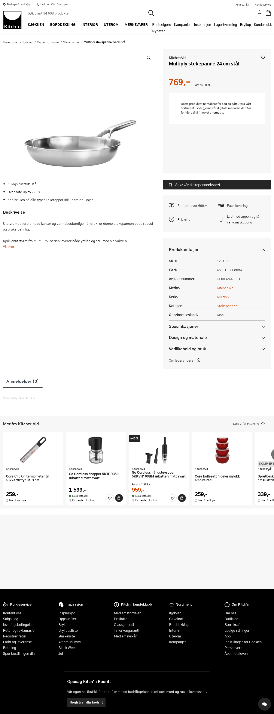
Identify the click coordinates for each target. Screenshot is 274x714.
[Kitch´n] (12, 20)
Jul (60, 653)
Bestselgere (161, 24)
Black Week (67, 647)
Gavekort (176, 618)
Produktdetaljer (183, 249)
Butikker (231, 618)
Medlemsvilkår (125, 636)
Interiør (175, 630)
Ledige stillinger (237, 630)
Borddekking (179, 624)
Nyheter (158, 30)
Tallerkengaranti (126, 630)
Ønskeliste (66, 636)
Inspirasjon (202, 24)
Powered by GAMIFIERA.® (19, 398)
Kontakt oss (12, 613)
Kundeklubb (263, 24)
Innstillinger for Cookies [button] (243, 641)
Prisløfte (184, 219)
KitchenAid (177, 57)
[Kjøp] (119, 498)
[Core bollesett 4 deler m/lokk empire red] (222, 450)
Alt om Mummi (69, 641)
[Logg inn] (259, 13)
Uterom (175, 636)
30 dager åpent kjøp (19, 4)
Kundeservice (263, 4)
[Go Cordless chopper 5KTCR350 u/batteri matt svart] (96, 450)
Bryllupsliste (68, 630)
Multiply (223, 296)
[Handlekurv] (268, 13)
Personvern (233, 647)
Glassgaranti (124, 624)
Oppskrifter (67, 618)
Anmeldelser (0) (22, 381)
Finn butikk (242, 4)
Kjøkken (27, 41)
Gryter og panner (48, 41)
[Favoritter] (110, 498)
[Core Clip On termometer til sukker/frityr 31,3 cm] (33, 450)
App (228, 636)
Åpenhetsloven (236, 653)
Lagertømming (225, 24)
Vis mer (8, 246)
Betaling (9, 647)
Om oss (230, 613)
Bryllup (245, 24)
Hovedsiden (11, 41)
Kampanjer (182, 24)
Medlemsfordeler (127, 613)
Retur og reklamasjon (19, 630)
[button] (263, 57)
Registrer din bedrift (86, 702)
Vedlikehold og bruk (187, 349)
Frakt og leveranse (17, 641)
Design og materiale (188, 337)
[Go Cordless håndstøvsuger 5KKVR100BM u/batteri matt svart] (159, 450)
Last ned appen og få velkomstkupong (243, 219)
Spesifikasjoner (183, 326)
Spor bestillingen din (19, 653)
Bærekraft (233, 624)
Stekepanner (71, 41)
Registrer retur (14, 636)
